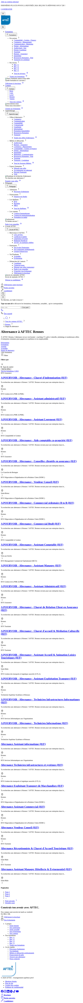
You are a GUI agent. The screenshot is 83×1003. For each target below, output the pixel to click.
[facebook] (2, 992)
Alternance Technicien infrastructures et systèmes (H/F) (32, 765)
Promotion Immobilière (22, 131)
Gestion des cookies (12, 985)
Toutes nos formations (17, 945)
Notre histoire (14, 926)
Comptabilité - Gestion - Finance (25, 40)
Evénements (18, 258)
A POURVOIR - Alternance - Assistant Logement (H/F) (31, 419)
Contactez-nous (19, 265)
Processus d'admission (21, 192)
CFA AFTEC (18, 235)
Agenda (3, 346)
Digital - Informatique (21, 46)
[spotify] (11, 992)
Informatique (18, 129)
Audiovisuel (18, 143)
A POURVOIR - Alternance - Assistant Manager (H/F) (31, 565)
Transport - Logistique (21, 160)
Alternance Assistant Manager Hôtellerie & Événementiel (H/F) (36, 869)
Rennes (8, 324)
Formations (9, 32)
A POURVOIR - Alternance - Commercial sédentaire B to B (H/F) (37, 502)
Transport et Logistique (22, 60)
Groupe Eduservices (21, 251)
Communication (19, 121)
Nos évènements (9, 920)
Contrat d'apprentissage (22, 213)
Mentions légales (11, 981)
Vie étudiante (14, 951)
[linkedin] (8, 992)
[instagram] (5, 992)
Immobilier (17, 56)
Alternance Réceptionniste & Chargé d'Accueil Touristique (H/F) (37, 848)
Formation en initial (20, 217)
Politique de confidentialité (14, 987)
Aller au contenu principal (10, 2)
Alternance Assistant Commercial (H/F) (23, 806)
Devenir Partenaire (20, 172)
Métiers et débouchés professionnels (22, 953)
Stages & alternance (7, 350)
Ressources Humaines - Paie (23, 58)
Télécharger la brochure (22, 273)
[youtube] (17, 992)
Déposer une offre (20, 168)
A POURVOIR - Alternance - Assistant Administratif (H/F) (33, 586)
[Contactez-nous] (2, 311)
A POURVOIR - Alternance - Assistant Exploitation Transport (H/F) (39, 678)
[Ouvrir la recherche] (3, 293)
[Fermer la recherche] (3, 297)
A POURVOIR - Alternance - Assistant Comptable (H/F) (32, 544)
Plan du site (9, 983)
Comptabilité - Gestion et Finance (25, 149)
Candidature (8, 291)
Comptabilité (18, 123)
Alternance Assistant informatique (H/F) (23, 744)
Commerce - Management (23, 42)
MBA (16, 205)
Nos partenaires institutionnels (24, 249)
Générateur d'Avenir (21, 239)
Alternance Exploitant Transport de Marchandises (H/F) (32, 785)
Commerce (17, 119)
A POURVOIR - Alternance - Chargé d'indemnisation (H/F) (34, 377)
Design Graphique (20, 50)
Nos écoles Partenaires (21, 247)
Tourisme (17, 52)
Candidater (17, 263)
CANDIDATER (6, 9)
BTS (15, 201)
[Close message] (3, 13)
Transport (17, 135)
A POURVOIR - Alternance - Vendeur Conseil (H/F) (30, 482)
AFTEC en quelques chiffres (24, 242)
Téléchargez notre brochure (13, 285)
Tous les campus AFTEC (14, 321)
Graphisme (17, 127)
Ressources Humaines (21, 133)
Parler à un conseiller (21, 269)
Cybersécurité (18, 125)
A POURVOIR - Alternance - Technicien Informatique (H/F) (34, 723)
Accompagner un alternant (23, 170)
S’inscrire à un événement (22, 271)
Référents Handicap (20, 241)
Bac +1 (16, 65)
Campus (8, 85)
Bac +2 (16, 67)
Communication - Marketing (23, 44)
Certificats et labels (20, 237)
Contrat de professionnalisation (24, 215)
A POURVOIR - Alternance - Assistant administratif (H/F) (33, 398)
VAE (15, 174)
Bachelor (17, 203)
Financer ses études (20, 196)
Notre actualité (14, 929)
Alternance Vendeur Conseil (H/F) (20, 827)
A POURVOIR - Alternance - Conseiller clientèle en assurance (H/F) (39, 461)
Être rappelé (8, 314)
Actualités (17, 256)
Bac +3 (16, 68)
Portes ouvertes (9, 288)
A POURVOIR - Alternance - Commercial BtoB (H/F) (31, 523)
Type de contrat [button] (8, 367)
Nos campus (14, 933)
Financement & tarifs (17, 955)
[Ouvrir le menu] (3, 27)
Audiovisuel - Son (20, 48)
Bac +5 (16, 70)
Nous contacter (15, 959)
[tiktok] (14, 992)
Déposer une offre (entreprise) (24, 267)
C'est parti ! (25, 307)
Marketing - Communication (23, 154)
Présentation (5, 343)
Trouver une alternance (17, 957)
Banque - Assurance (21, 54)
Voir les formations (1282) (10, 371)
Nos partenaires (15, 928)
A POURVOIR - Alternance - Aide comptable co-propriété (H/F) (36, 440)
